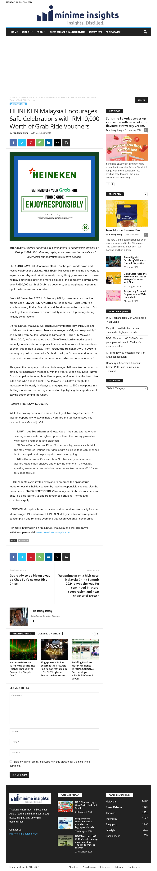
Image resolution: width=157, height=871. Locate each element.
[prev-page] (93, 634)
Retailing (119, 866)
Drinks (25, 32)
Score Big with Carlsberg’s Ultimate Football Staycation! (135, 260)
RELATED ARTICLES (22, 633)
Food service (113, 836)
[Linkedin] (48, 142)
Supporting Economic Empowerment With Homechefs (135, 294)
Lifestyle (110, 830)
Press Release (114, 807)
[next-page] (97, 634)
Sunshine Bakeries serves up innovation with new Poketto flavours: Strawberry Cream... (126, 122)
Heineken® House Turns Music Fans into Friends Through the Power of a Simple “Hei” (22, 669)
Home (14, 32)
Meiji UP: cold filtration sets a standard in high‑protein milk (122, 330)
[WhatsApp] (40, 142)
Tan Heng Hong (20, 132)
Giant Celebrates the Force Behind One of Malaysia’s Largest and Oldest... (135, 278)
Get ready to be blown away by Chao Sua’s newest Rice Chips (30, 579)
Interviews (95, 32)
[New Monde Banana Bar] (127, 213)
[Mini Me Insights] (78, 15)
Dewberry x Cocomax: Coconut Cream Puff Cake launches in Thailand (123, 367)
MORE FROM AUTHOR (49, 633)
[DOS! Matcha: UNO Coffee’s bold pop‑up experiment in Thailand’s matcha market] (65, 840)
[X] (22, 142)
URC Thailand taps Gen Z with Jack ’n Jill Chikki (126, 319)
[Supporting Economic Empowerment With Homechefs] (113, 295)
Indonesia (111, 818)
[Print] (66, 142)
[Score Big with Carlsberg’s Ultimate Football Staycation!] (113, 261)
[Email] (57, 142)
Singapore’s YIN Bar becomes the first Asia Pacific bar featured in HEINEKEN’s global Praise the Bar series (54, 669)
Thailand (110, 813)
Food (40, 32)
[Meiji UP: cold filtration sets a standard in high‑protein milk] (65, 823)
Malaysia (111, 801)
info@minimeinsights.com (23, 833)
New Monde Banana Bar (123, 230)
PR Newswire (113, 32)
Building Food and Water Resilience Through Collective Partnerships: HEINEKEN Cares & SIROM (83, 670)
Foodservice (134, 866)
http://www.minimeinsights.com (45, 616)
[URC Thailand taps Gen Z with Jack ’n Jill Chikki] (65, 806)
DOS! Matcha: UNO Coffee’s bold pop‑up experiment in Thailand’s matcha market (124, 342)
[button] (145, 32)
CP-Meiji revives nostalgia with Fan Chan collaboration (125, 354)
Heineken (23, 540)
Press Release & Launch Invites (67, 32)
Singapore (111, 824)
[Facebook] (13, 142)
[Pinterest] (31, 142)
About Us (73, 866)
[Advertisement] (78, 65)
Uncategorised (25, 97)
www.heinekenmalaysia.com (53, 532)
